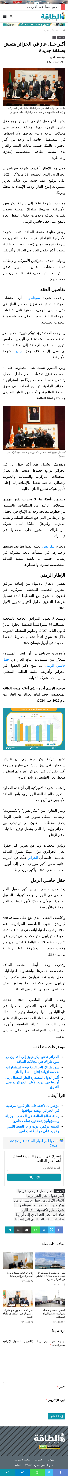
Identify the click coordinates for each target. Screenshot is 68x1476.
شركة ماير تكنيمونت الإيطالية (43, 1210)
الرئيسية (58, 30)
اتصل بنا (39, 1459)
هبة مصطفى (57, 57)
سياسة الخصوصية (22, 1459)
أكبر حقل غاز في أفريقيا (35, 1191)
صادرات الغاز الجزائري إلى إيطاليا (39, 1219)
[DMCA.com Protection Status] (49, 1447)
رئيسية (47, 30)
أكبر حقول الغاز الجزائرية (46, 1196)
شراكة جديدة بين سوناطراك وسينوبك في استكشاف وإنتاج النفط (18, 1313)
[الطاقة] (53, 16)
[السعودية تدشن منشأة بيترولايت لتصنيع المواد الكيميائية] (50, 1298)
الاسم (61, 1387)
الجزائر (33, 858)
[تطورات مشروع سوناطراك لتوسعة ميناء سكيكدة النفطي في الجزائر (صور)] (50, 1260)
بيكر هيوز (48, 546)
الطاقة (18, 1465)
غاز (54, 37)
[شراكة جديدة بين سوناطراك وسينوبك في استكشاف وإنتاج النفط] (18, 1298)
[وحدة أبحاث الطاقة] (34, 24)
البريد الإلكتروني (55, 1400)
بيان (19, 351)
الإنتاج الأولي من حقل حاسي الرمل (39, 1200)
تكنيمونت (41, 1205)
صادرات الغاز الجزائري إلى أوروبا (40, 1214)
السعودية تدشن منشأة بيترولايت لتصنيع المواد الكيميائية (54, 1313)
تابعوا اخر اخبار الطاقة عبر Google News (33, 1143)
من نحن (50, 1459)
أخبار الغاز (61, 37)
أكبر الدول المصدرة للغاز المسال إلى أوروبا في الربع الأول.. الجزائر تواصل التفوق (32, 1082)
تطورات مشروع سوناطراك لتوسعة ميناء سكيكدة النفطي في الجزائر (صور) (50, 1276)
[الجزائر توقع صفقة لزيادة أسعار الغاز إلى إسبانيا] (18, 1260)
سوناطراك (32, 298)
